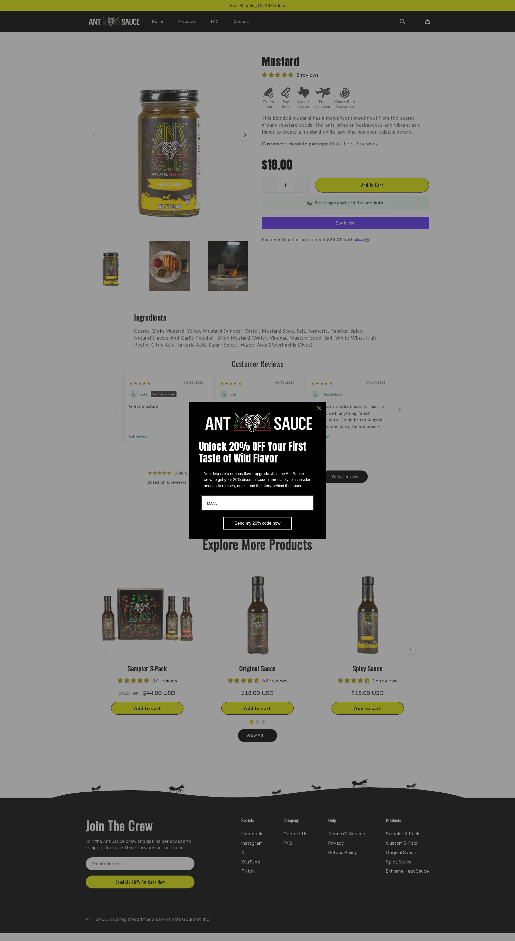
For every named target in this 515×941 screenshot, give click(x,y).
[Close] (319, 408)
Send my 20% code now (257, 523)
